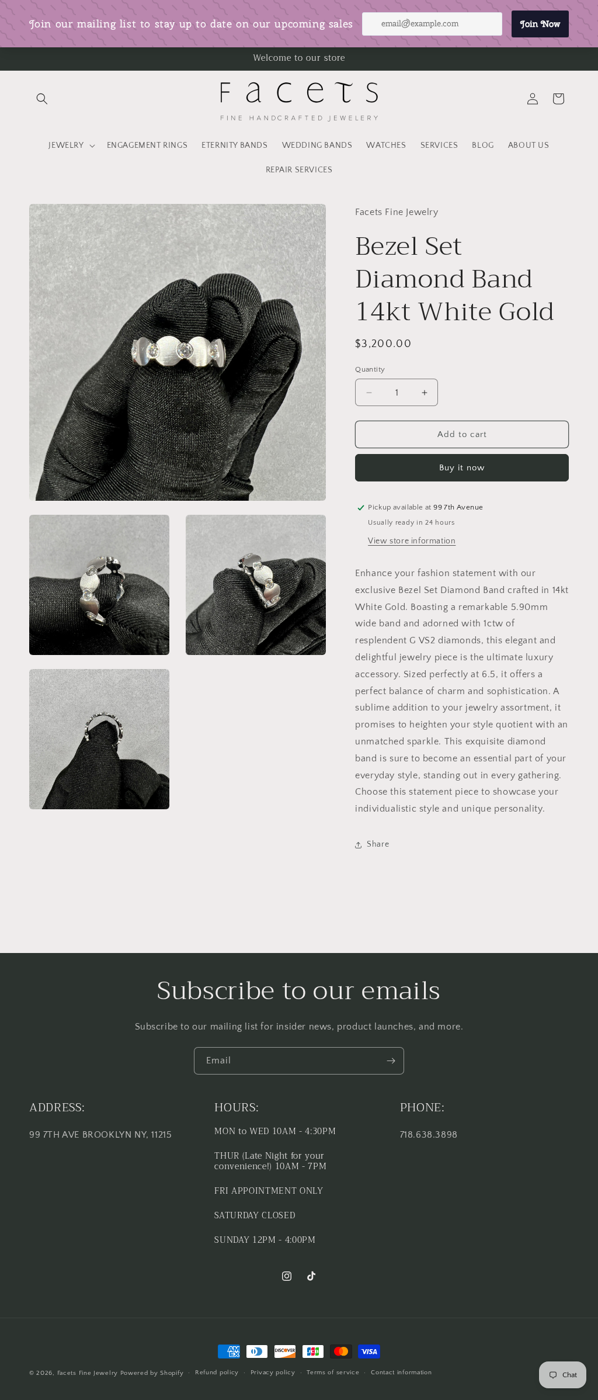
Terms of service (333, 1372)
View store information (412, 541)
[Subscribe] (391, 1061)
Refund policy (217, 1372)
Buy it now (462, 468)
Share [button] (378, 844)
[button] (42, 99)
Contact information (401, 1372)
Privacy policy (273, 1372)
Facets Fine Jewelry (87, 1373)
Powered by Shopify (152, 1373)
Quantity (370, 369)
